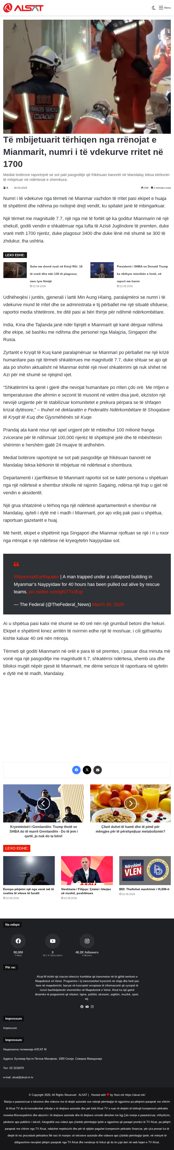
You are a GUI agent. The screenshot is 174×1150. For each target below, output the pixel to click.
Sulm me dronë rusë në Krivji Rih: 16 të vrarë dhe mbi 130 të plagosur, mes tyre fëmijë (56, 274)
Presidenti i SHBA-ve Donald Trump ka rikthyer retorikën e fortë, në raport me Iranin (142, 274)
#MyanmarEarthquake (36, 572)
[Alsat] (23, 7)
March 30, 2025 (108, 600)
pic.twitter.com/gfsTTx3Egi (56, 587)
